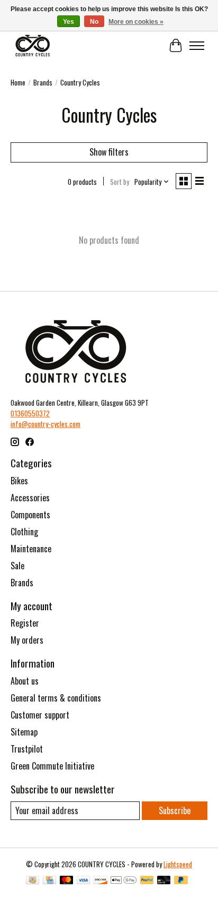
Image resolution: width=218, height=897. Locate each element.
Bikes (19, 480)
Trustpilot (27, 748)
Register (25, 623)
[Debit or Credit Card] (164, 881)
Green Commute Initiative (52, 765)
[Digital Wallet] (124, 881)
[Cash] (32, 881)
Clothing (24, 531)
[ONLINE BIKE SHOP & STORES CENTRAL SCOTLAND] (32, 45)
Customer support (40, 714)
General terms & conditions (56, 697)
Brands (42, 82)
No (94, 21)
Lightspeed (178, 864)
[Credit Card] (49, 881)
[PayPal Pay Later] (181, 881)
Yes (68, 21)
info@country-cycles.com (45, 423)
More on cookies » (136, 21)
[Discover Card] (100, 881)
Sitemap (24, 731)
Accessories (30, 497)
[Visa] (83, 881)
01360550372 (30, 413)
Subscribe (174, 810)
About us (25, 680)
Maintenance (31, 548)
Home (18, 82)
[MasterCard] (67, 881)
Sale (17, 565)
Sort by (119, 181)
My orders (27, 640)
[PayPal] (147, 881)
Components (30, 514)
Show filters (109, 152)
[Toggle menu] (196, 45)
